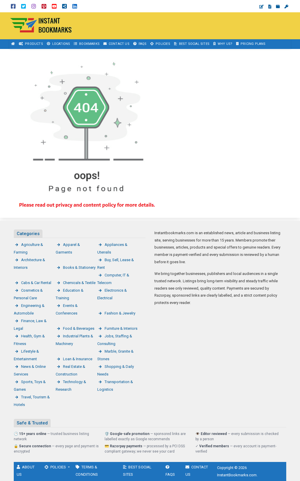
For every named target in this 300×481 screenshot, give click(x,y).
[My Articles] (270, 6)
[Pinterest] (44, 6)
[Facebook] (13, 6)
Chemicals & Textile (79, 283)
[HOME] (13, 44)
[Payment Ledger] (278, 6)
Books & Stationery (79, 267)
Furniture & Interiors (121, 328)
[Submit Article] (261, 6)
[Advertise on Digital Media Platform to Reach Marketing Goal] (41, 25)
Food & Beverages (78, 328)
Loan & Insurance (77, 359)
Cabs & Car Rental (36, 283)
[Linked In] (74, 6)
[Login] (286, 6)
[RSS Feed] (64, 6)
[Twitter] (23, 6)
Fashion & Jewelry (120, 313)
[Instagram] (33, 6)
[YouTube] (54, 6)
